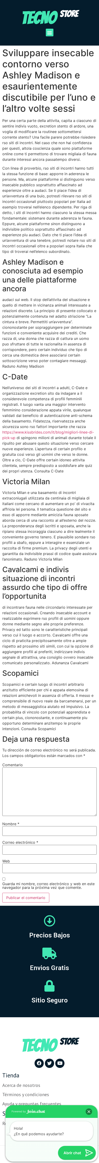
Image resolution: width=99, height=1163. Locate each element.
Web (6, 861)
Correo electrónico (20, 842)
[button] (49, 32)
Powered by (19, 1111)
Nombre (10, 824)
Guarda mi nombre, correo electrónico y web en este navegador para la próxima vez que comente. (48, 885)
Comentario (12, 765)
